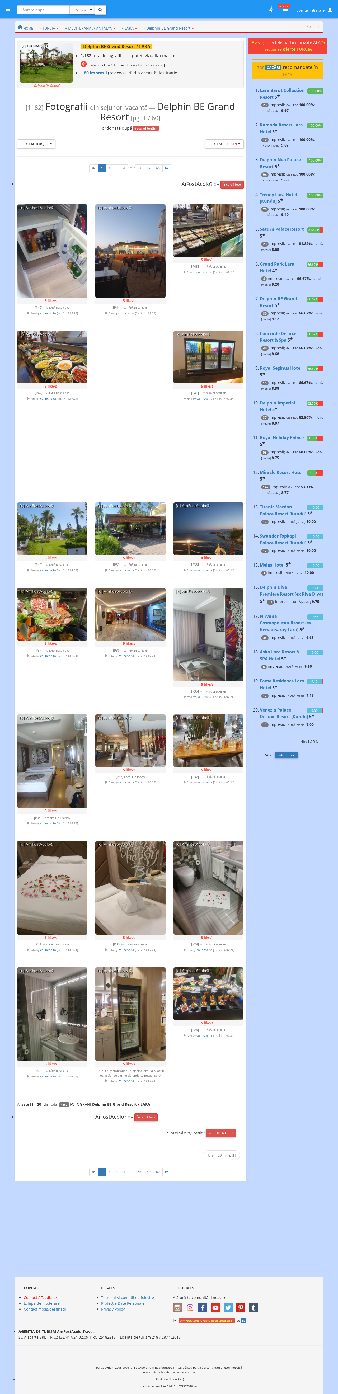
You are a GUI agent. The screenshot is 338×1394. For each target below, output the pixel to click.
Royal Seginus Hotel (281, 368)
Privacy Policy (113, 1309)
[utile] (271, 9)
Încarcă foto (232, 184)
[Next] (166, 168)
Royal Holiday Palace (282, 437)
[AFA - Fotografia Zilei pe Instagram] (191, 1305)
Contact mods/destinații (45, 1309)
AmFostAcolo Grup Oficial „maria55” (206, 1320)
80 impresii (95, 73)
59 (149, 168)
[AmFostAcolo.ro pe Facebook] (204, 1305)
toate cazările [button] (286, 755)
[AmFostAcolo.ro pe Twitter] (229, 1305)
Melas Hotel (272, 565)
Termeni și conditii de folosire (127, 1297)
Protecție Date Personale (122, 1303)
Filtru (35, 143)
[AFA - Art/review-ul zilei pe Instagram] (179, 1305)
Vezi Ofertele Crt (221, 1133)
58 (139, 168)
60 (158, 168)
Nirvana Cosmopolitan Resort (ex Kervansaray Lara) (285, 623)
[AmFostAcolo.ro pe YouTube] (217, 1305)
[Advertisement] (130, 407)
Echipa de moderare (42, 1303)
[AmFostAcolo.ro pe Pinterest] (242, 1305)
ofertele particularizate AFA (294, 42)
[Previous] (93, 168)
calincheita (48, 313)
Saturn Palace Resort (282, 229)
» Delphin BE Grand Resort (166, 28)
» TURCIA (47, 28)
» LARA (128, 28)
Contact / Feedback (40, 1297)
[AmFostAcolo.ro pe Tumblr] (255, 1305)
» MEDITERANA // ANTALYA (88, 28)
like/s (51, 300)
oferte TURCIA (297, 49)
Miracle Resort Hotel (281, 472)
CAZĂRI (273, 67)
